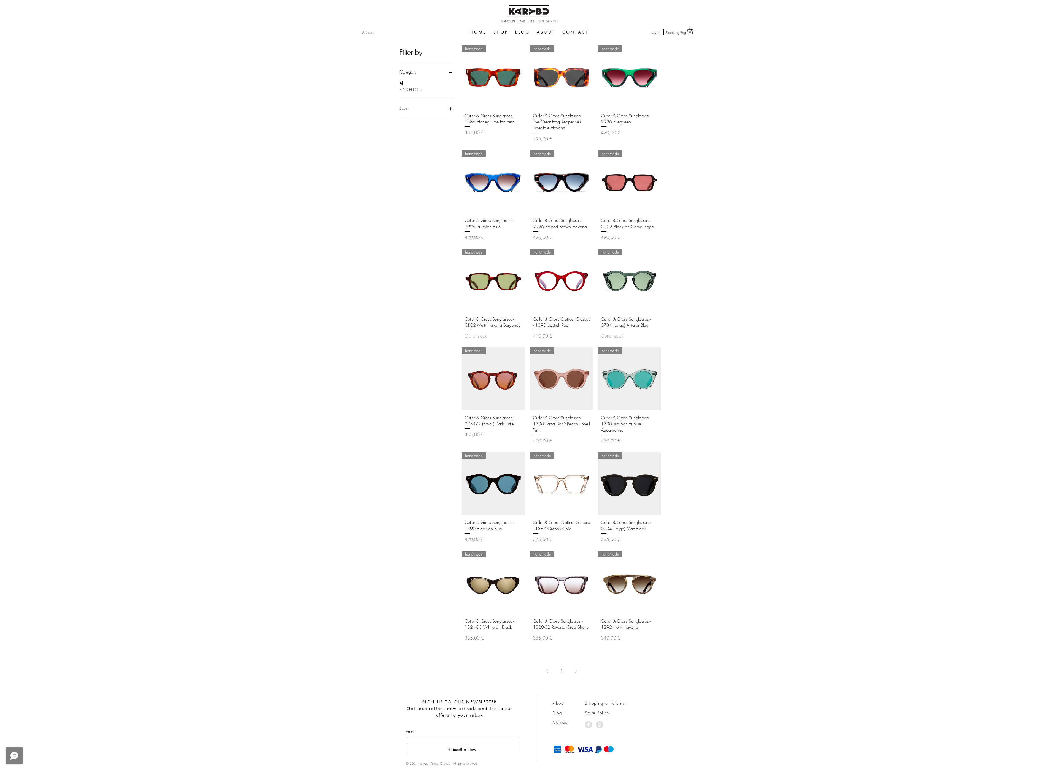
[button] (690, 31)
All (402, 83)
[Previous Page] (547, 670)
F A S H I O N (411, 89)
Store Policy (597, 713)
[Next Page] (576, 670)
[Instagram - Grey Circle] (599, 724)
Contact (561, 722)
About (559, 703)
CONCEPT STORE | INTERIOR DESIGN (529, 21)
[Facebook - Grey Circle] (588, 724)
